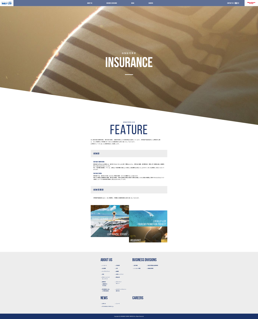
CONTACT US (230, 3)
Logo (6, 3)
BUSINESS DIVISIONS (111, 3)
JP (235, 3)
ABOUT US (89, 3)
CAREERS (150, 3)
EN (238, 3)
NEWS (132, 3)
